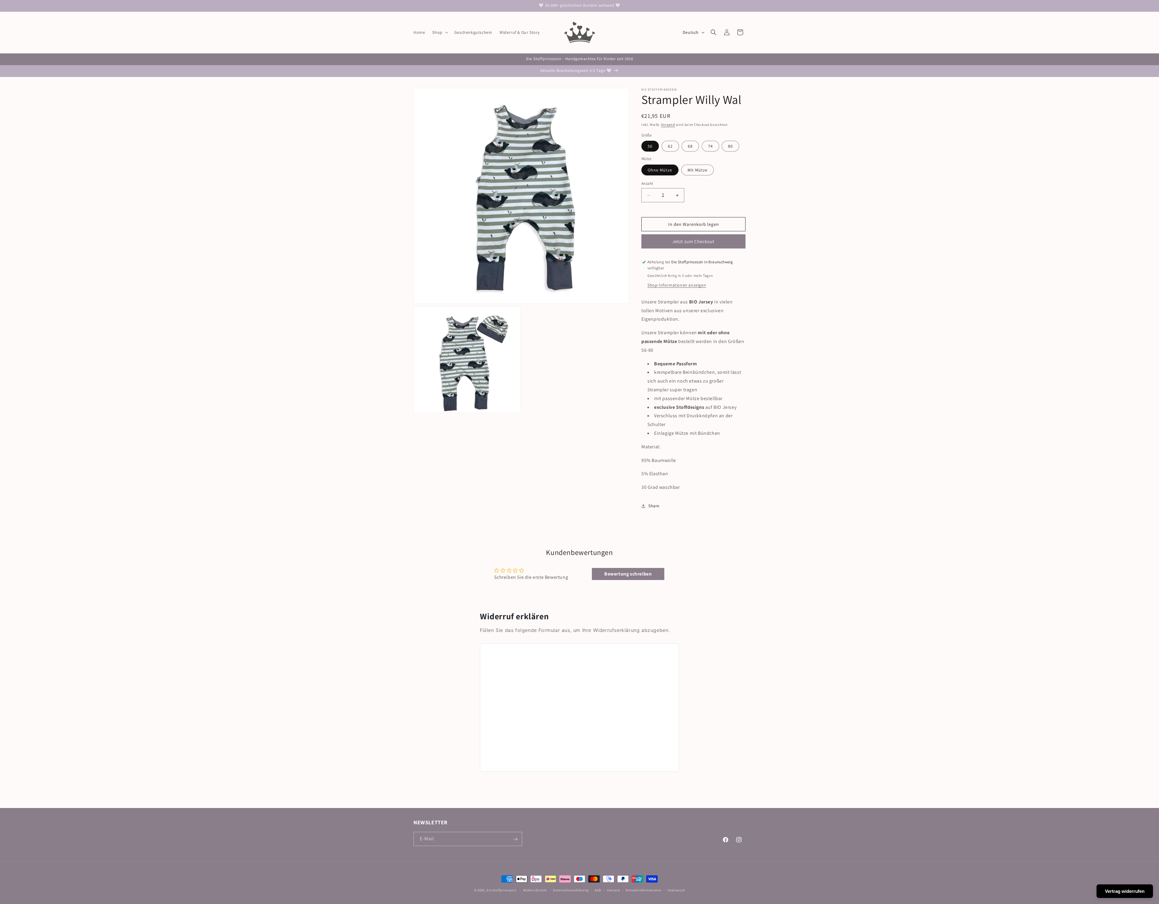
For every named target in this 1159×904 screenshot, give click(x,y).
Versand (668, 124)
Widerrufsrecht (535, 890)
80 (730, 146)
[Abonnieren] (515, 839)
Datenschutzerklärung (571, 890)
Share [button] (653, 506)
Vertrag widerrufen (1125, 891)
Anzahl (647, 183)
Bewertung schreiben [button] (628, 574)
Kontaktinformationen (643, 890)
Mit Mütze (697, 170)
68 (690, 146)
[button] (439, 32)
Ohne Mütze (660, 170)
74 (710, 146)
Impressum (676, 890)
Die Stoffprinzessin (501, 890)
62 (670, 146)
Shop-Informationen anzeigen (676, 285)
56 (650, 146)
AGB (598, 890)
